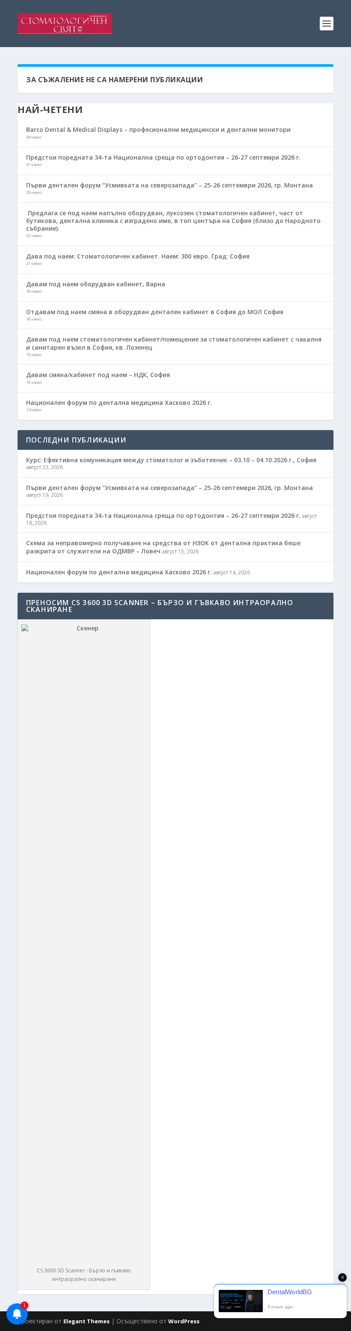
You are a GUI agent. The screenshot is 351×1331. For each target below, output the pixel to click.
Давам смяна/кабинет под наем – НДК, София (98, 375)
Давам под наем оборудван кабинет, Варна (95, 284)
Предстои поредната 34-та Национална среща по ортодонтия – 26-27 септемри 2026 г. (163, 157)
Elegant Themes (86, 1321)
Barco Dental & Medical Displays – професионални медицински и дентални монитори (158, 129)
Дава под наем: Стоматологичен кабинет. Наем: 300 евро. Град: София (138, 256)
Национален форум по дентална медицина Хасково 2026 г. (119, 402)
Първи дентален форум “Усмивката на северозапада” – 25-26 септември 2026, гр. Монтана (169, 185)
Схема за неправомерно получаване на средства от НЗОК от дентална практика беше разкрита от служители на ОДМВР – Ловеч (163, 547)
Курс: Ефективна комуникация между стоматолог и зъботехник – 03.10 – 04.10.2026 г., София (171, 460)
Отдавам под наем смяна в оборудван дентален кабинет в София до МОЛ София (154, 312)
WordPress (183, 1321)
